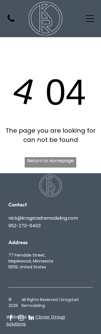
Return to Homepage (50, 160)
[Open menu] (90, 18)
